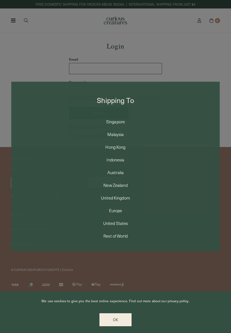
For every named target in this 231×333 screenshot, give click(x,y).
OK (115, 319)
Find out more (140, 300)
